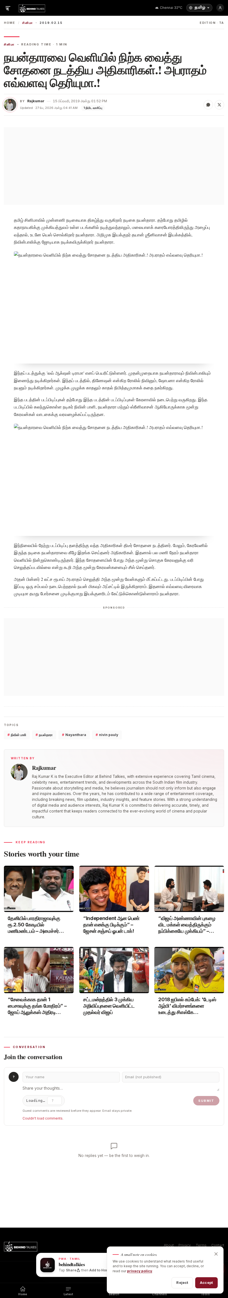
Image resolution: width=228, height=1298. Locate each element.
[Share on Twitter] (219, 104)
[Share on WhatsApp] (208, 104)
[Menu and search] (8, 8)
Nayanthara (74, 735)
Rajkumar (35, 101)
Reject (182, 1282)
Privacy (185, 1245)
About (169, 1245)
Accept (206, 1282)
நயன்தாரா (44, 735)
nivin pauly (107, 735)
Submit (206, 1101)
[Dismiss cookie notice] (216, 1254)
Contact (217, 1245)
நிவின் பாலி (17, 735)
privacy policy (139, 1271)
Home (9, 23)
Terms (201, 1245)
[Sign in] (220, 8)
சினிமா (27, 23)
